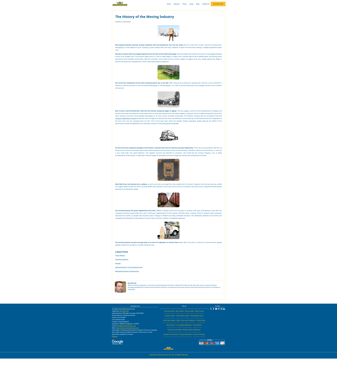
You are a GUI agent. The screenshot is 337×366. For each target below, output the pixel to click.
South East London (169, 320)
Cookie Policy (197, 325)
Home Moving (120, 255)
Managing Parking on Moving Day (127, 271)
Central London (169, 311)
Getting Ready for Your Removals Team (129, 267)
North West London (182, 316)
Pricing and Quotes (185, 334)
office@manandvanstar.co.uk (126, 326)
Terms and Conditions (188, 320)
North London (189, 311)
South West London (197, 316)
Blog (197, 4)
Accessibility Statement (184, 325)
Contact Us (205, 4)
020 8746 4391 (218, 4)
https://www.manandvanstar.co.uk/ (127, 328)
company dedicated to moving (125, 118)
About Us (177, 4)
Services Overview (199, 334)
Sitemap (114, 336)
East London (180, 311)
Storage (118, 263)
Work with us (171, 325)
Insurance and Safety (175, 330)
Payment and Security (170, 334)
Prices (185, 4)
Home (169, 4)
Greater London (170, 316)
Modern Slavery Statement (192, 330)
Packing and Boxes (121, 259)
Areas (191, 4)
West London (199, 311)
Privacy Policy (200, 320)
